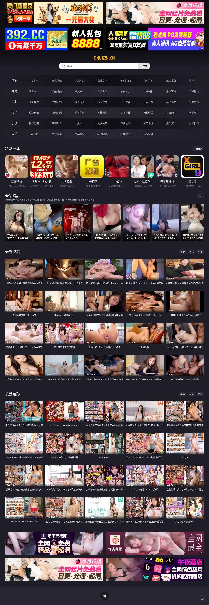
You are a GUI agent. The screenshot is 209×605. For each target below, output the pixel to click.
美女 (182, 251)
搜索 (144, 66)
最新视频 (12, 251)
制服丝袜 (125, 102)
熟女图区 (171, 112)
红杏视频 (125, 134)
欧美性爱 (102, 102)
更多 (200, 251)
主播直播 (171, 91)
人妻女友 (80, 123)
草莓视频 (80, 134)
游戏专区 (102, 80)
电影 (14, 102)
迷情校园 (125, 123)
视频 (14, 91)
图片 (14, 113)
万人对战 (80, 80)
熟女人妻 (125, 91)
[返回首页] (202, 598)
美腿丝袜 (125, 112)
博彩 (14, 80)
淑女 (191, 394)
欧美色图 (80, 112)
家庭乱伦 (57, 123)
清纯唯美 (148, 112)
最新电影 (12, 393)
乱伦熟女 (171, 102)
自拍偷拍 (57, 91)
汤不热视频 (102, 134)
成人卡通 (80, 102)
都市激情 (34, 123)
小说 (14, 123)
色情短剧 (148, 134)
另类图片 (194, 112)
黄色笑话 (171, 123)
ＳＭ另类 (194, 91)
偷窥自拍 (34, 112)
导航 (14, 134)
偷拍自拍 (57, 102)
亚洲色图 (57, 112)
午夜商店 (57, 134)
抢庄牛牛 (194, 80)
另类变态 (194, 102)
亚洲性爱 (34, 102)
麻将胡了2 (125, 80)
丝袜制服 (148, 91)
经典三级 (148, 102)
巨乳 (191, 251)
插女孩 (34, 134)
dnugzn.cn (104, 58)
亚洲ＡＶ (34, 91)
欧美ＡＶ (80, 91)
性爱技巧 (194, 123)
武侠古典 (102, 123)
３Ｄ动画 (102, 91)
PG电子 (34, 80)
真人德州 (57, 80)
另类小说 (148, 123)
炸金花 (148, 80)
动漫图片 (102, 112)
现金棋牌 (171, 80)
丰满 (182, 394)
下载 (200, 195)
